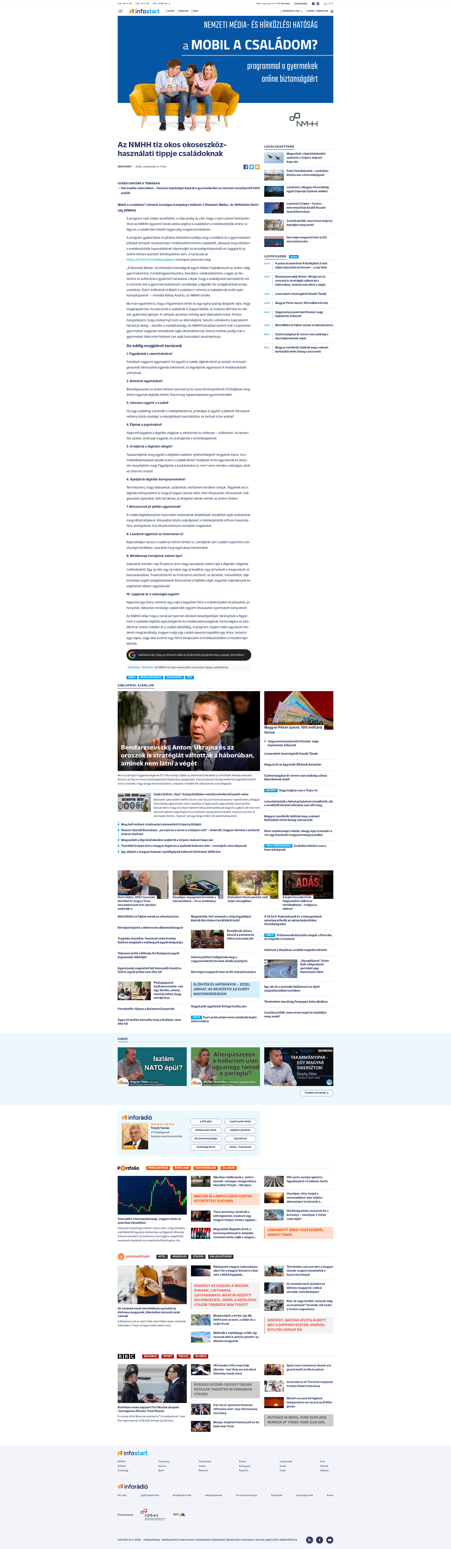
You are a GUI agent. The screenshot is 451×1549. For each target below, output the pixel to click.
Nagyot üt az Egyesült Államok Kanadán (292, 764)
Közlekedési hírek (182, 1495)
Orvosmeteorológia (246, 1495)
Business (150, 1356)
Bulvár (242, 1461)
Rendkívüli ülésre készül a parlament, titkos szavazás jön (241, 935)
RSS (275, 1540)
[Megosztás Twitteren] (251, 167)
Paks (195, 11)
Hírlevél (324, 1466)
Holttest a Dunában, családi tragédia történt (295, 950)
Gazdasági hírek (304, 1495)
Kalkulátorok (221, 1256)
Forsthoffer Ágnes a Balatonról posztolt (146, 1009)
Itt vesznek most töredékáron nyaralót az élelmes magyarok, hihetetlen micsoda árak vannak (149, 1312)
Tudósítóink (205, 1461)
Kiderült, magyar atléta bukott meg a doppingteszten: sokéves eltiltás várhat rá (296, 1325)
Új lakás (228, 1168)
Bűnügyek (244, 1466)
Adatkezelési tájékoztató (210, 1540)
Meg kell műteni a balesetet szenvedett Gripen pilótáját (161, 824)
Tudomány (164, 1461)
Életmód (203, 1470)
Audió (283, 1466)
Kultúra (162, 1466)
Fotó (322, 1461)
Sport (167, 1356)
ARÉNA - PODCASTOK (317, 11)
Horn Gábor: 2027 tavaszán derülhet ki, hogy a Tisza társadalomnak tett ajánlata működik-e (137, 903)
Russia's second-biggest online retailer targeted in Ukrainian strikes (223, 1389)
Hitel (162, 1256)
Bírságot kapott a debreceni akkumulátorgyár (150, 927)
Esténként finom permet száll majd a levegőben (248, 899)
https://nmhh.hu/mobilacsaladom (150, 260)
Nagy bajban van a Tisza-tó (298, 790)
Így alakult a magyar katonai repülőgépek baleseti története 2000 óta (171, 852)
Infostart (125, 167)
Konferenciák (205, 1168)
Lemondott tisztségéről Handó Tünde (291, 754)
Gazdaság (123, 1470)
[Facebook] (319, 1540)
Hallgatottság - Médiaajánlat (161, 1540)
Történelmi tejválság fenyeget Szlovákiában (296, 1002)
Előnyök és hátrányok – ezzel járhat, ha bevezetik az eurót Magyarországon (221, 989)
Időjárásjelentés (213, 1495)
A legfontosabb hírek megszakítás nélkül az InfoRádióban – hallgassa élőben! (300, 903)
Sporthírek (276, 1495)
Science (200, 1356)
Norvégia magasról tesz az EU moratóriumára (223, 972)
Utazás (198, 1256)
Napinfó (243, 1470)
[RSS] (309, 1540)
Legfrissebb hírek (150, 1495)
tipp (189, 677)
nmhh (132, 677)
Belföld (147, 667)
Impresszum (187, 1540)
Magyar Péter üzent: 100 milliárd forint (293, 730)
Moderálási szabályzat (240, 1540)
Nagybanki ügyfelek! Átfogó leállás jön (218, 1006)
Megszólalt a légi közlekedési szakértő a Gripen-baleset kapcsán (167, 840)
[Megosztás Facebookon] (245, 167)
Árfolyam (182, 1168)
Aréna (330, 1495)
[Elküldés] (257, 167)
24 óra (170, 11)
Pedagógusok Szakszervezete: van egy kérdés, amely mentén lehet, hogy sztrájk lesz (168, 990)
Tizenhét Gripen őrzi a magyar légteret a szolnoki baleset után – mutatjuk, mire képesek (184, 846)
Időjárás (324, 1470)
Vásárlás (179, 1256)
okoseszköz (174, 677)
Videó (283, 1470)
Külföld (121, 1466)
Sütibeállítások (288, 1540)
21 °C (330, 4)
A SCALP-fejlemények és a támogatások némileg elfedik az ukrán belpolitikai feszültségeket (293, 920)
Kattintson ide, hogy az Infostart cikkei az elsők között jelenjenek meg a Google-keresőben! (191, 655)
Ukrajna (184, 11)
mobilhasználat (151, 677)
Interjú (202, 1466)
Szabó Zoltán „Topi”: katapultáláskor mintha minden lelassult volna (201, 794)
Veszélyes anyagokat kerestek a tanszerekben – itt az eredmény (194, 899)
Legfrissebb (286, 1461)
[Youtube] (329, 1540)
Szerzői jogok (263, 1540)
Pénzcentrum (158, 1168)
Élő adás (207, 1121)
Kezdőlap (133, 667)
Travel (183, 1356)
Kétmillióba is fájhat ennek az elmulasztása (148, 916)
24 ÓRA (293, 257)
